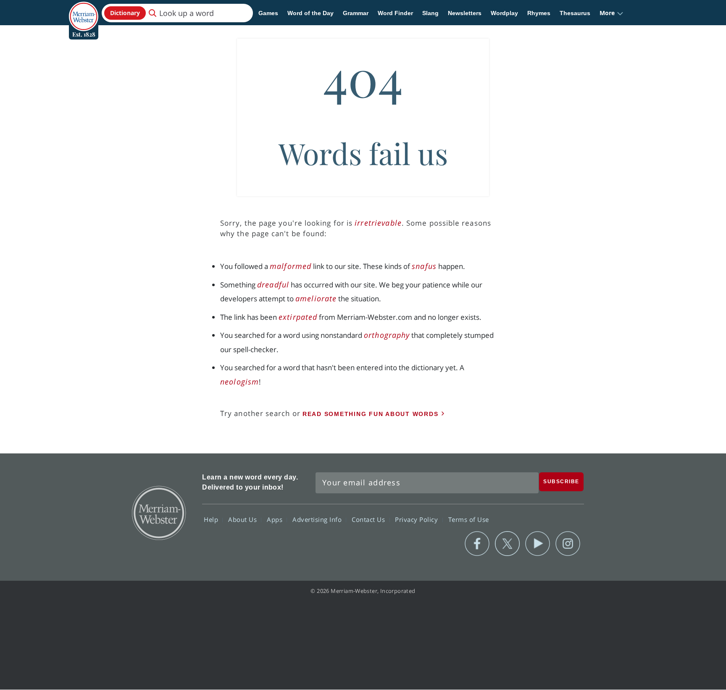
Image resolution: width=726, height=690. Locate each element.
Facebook (477, 543)
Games (268, 13)
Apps (275, 519)
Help (212, 519)
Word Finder (395, 13)
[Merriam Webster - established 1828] (83, 10)
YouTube (537, 543)
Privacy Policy (417, 519)
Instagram (567, 543)
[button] (611, 13)
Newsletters (464, 13)
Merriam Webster (158, 512)
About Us (243, 519)
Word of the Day (310, 13)
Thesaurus (575, 13)
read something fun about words (370, 414)
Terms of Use (468, 519)
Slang (430, 13)
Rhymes (538, 13)
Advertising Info (318, 519)
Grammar (355, 13)
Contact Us (369, 519)
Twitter (507, 543)
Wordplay (504, 13)
